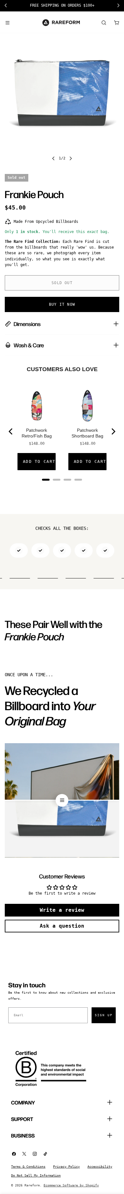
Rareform (32, 1185)
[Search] (103, 22)
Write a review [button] (62, 910)
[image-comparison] (62, 800)
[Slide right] (70, 158)
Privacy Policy (66, 1166)
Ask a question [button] (62, 926)
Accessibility (99, 1166)
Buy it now (62, 304)
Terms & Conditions (28, 1166)
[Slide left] (53, 158)
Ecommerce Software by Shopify (71, 1185)
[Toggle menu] (7, 22)
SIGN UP (104, 1015)
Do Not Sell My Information (36, 1175)
